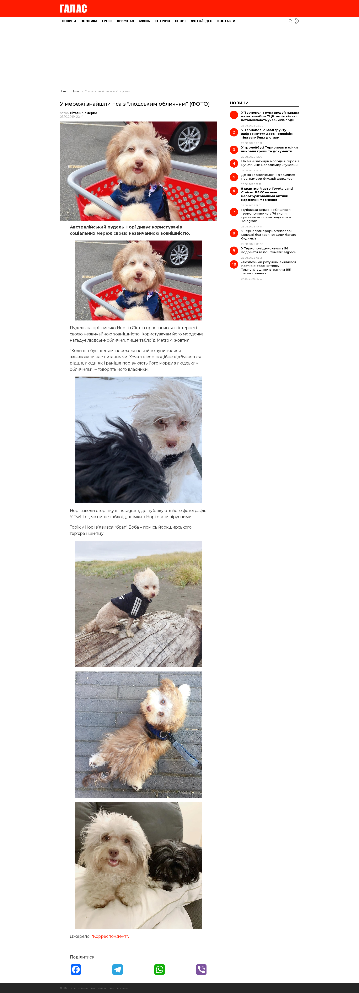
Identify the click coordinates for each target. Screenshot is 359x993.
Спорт (180, 21)
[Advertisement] (179, 58)
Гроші (107, 21)
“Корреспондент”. (110, 936)
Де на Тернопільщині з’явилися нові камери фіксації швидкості (268, 176)
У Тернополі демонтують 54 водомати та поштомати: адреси (268, 250)
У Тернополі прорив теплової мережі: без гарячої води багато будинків (268, 234)
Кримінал (125, 21)
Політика (89, 21)
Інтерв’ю (162, 21)
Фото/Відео (202, 21)
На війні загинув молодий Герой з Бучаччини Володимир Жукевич (270, 163)
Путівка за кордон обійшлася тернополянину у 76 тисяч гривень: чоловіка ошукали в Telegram (266, 215)
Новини (69, 21)
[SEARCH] (290, 21)
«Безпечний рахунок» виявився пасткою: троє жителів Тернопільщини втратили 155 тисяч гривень (268, 267)
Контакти (226, 21)
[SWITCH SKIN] (296, 21)
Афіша (144, 21)
